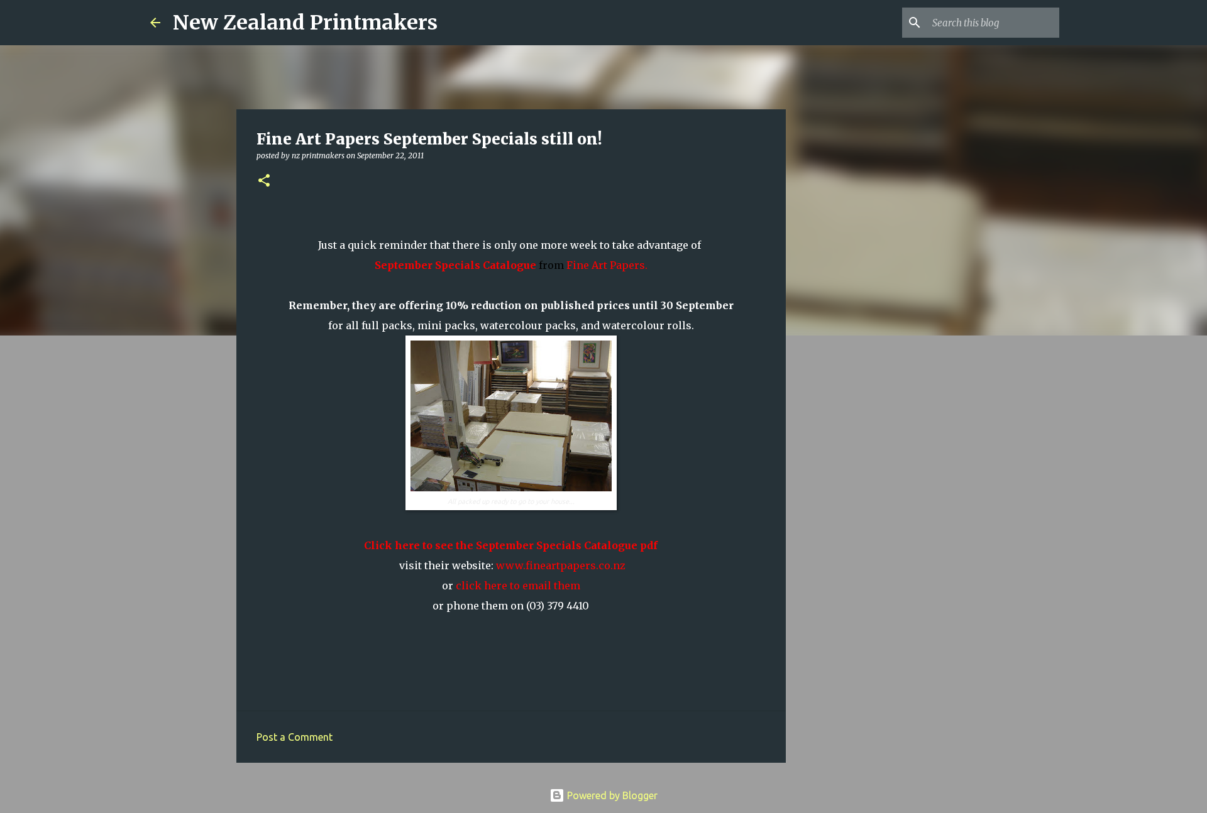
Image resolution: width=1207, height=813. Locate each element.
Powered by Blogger (611, 795)
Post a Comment (294, 737)
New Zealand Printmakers (305, 22)
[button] (264, 181)
